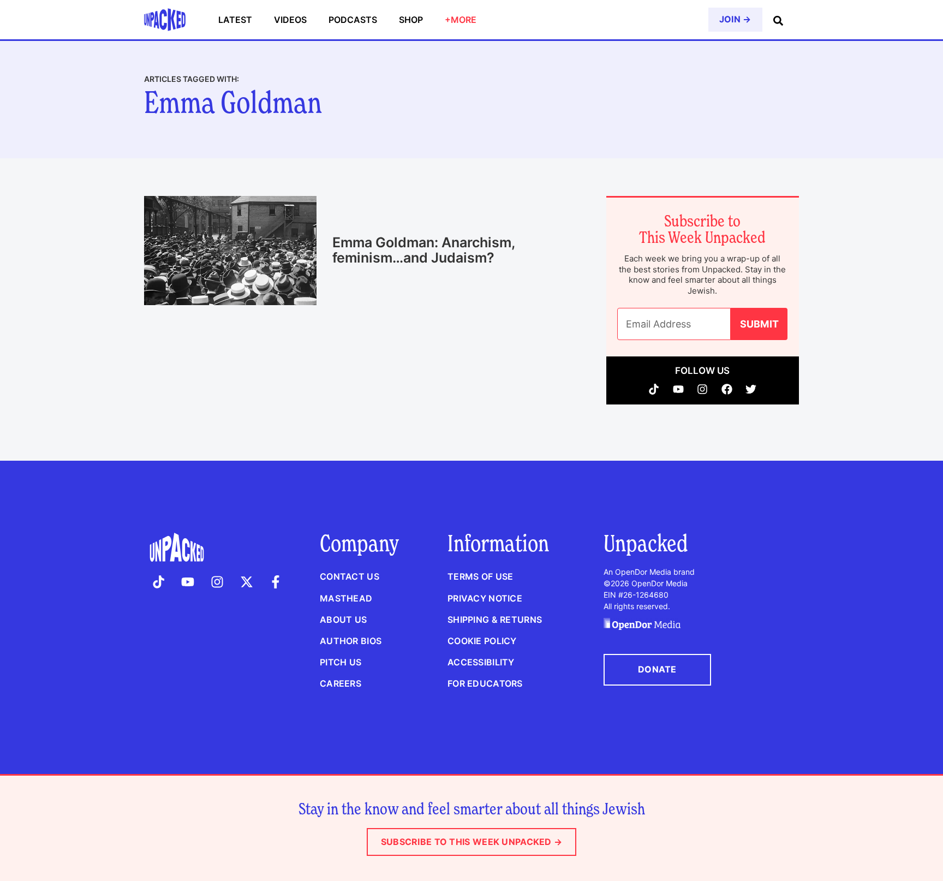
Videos (290, 19)
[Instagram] (702, 389)
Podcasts (353, 19)
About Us (343, 619)
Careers (340, 683)
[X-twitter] (246, 582)
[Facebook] (727, 389)
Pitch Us (340, 662)
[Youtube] (678, 389)
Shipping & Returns (494, 619)
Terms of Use (480, 576)
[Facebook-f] (275, 582)
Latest (235, 19)
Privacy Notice (484, 598)
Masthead (346, 598)
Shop (411, 19)
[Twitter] (751, 389)
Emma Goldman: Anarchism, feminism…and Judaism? (423, 250)
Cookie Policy (482, 640)
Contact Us (349, 576)
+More (460, 19)
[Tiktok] (654, 389)
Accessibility (481, 662)
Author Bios (350, 640)
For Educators (485, 683)
